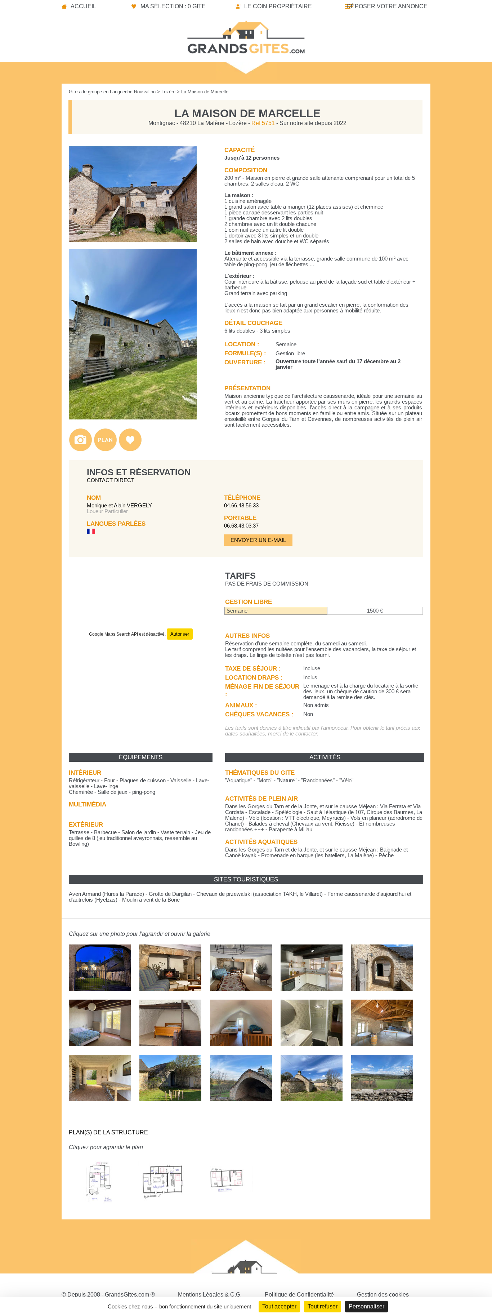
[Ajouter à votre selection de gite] (130, 449)
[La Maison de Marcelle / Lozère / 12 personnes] (133, 240)
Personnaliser (366, 1306)
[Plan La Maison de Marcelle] (100, 1209)
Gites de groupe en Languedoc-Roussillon (112, 91)
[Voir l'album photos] (80, 449)
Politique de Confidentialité (299, 1294)
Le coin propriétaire (278, 6)
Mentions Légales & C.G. (210, 1294)
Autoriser (179, 634)
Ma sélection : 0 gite (173, 6)
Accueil (83, 6)
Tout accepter (279, 1306)
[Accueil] (246, 35)
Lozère (168, 91)
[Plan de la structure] (105, 449)
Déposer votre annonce (387, 6)
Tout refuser (322, 1306)
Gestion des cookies (383, 1294)
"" (238, 780)
